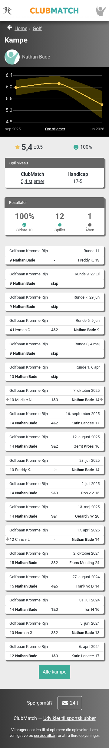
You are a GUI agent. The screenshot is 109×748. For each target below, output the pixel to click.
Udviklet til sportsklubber (69, 718)
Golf (37, 28)
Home (21, 28)
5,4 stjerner (32, 181)
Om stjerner (55, 129)
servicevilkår (44, 735)
